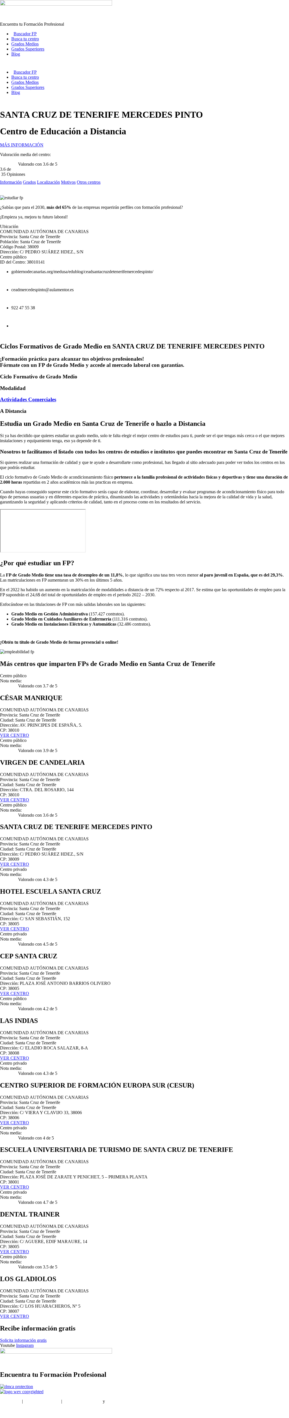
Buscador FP (25, 33)
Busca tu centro (25, 38)
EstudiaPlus (10, 1401)
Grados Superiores (27, 49)
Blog (15, 54)
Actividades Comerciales (28, 399)
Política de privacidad (82, 1401)
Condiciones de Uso (42, 1401)
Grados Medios (25, 43)
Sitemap (7, 1410)
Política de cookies (122, 1401)
